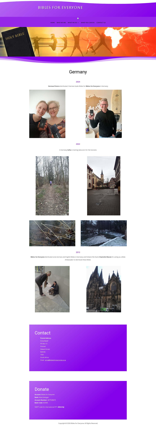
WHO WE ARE (61, 22)
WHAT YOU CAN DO (88, 22)
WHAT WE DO (72, 22)
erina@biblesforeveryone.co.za (55, 360)
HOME (52, 22)
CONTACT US (101, 22)
